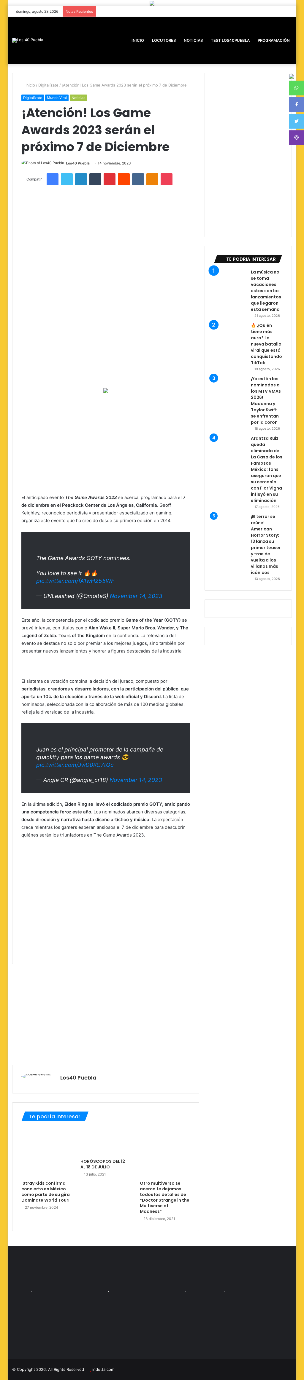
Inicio (29, 85)
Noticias (193, 40)
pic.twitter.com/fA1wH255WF (75, 581)
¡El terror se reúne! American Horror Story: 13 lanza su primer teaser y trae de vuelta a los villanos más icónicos (266, 544)
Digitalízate (48, 85)
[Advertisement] (105, 443)
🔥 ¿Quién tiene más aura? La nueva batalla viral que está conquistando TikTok (266, 344)
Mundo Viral (57, 97)
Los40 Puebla (78, 163)
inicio (138, 40)
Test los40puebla (230, 40)
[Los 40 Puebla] (27, 40)
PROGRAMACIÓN (273, 40)
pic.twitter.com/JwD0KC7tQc (75, 765)
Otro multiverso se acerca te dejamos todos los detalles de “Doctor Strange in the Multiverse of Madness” (164, 1197)
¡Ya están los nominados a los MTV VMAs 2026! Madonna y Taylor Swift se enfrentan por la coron (266, 400)
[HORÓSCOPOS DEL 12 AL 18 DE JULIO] (105, 1141)
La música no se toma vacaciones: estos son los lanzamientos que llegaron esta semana (266, 290)
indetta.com (103, 1369)
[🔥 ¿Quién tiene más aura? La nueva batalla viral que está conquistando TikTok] (230, 338)
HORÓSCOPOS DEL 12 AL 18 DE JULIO (102, 1164)
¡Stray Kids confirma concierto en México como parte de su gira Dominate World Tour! (45, 1191)
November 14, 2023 (136, 596)
